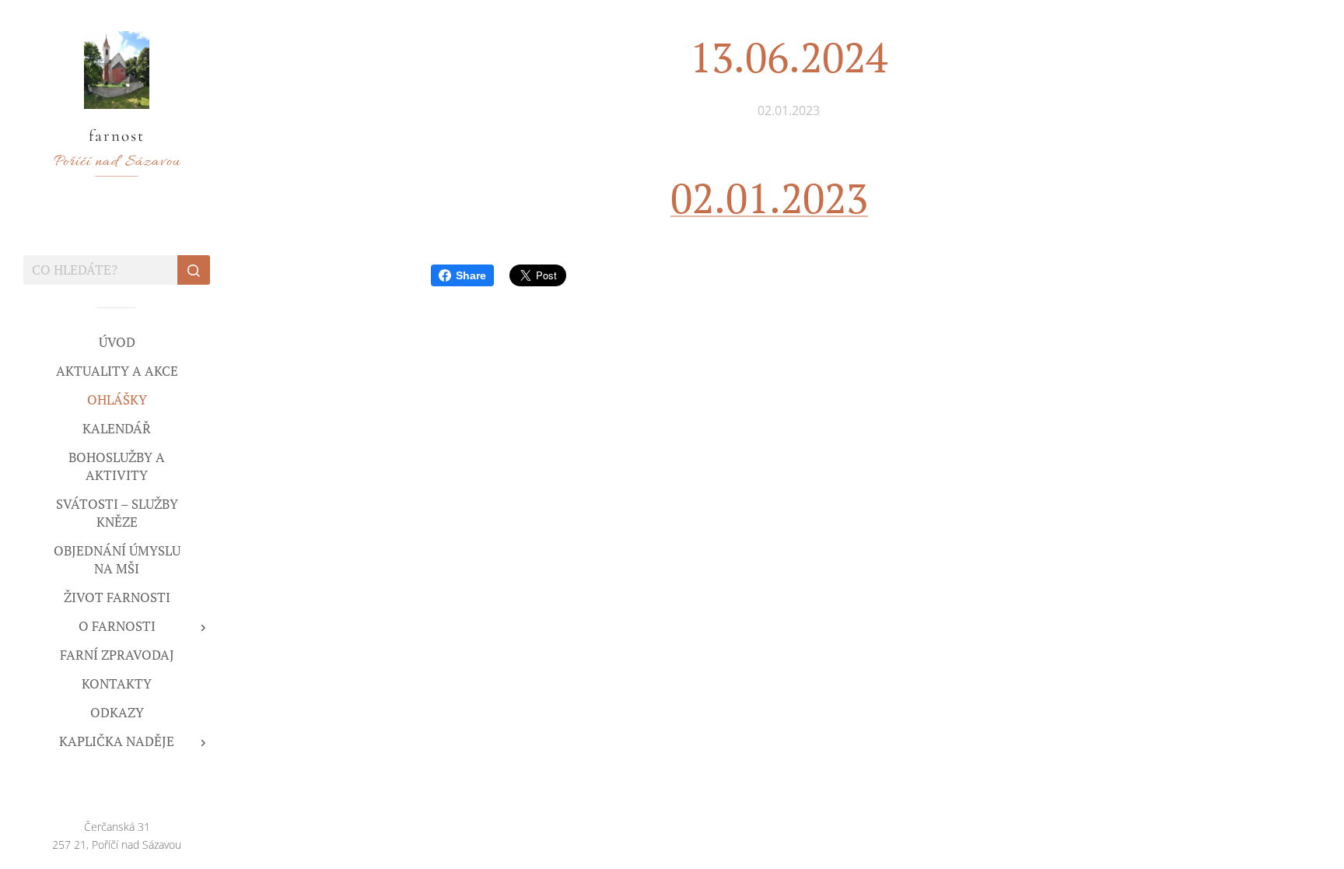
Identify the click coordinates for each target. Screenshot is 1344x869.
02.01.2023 (769, 197)
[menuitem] (117, 342)
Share (471, 275)
